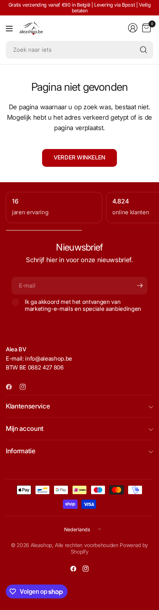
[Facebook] (12, 387)
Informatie (21, 451)
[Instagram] (26, 387)
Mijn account (25, 428)
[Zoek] (143, 50)
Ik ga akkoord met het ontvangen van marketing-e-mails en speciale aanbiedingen (83, 305)
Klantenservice (28, 406)
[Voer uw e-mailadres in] (139, 286)
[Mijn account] (133, 28)
